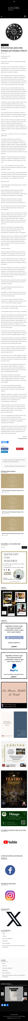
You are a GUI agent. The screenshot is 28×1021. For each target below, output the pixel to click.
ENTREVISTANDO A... (14, 988)
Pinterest (20, 448)
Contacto (4, 936)
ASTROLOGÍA (4, 45)
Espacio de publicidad (7, 938)
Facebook (5, 448)
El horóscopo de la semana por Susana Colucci (13, 490)
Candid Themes (17, 1018)
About (3, 933)
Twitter (13, 448)
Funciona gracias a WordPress (10, 1016)
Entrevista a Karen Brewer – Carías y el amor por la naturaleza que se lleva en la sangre (14, 994)
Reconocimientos (6, 943)
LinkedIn (5, 451)
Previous (2, 994)
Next (25, 994)
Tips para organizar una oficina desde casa (14, 466)
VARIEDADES (13, 990)
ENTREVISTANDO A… (6, 984)
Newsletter (5, 940)
